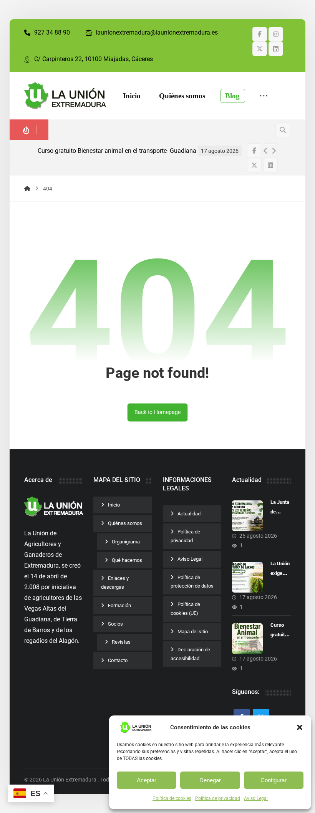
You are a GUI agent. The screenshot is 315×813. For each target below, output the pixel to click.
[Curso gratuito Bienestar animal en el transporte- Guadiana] (247, 638)
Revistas (121, 642)
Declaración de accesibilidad (190, 654)
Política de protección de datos (192, 582)
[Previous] (265, 151)
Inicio (114, 505)
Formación (119, 605)
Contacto (118, 660)
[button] (299, 727)
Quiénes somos (125, 523)
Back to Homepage (157, 412)
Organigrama (126, 542)
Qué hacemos (127, 560)
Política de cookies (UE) (185, 608)
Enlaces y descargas (115, 582)
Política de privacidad (217, 798)
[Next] (274, 151)
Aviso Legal (256, 798)
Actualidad (189, 514)
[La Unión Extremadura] (65, 96)
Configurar (273, 780)
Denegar (210, 780)
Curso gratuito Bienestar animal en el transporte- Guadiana (117, 150)
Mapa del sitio (192, 631)
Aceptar (146, 780)
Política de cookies (172, 798)
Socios (115, 624)
